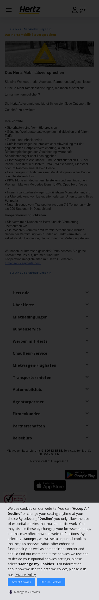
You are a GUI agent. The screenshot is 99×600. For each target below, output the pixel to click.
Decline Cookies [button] (51, 582)
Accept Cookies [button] (21, 582)
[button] (24, 592)
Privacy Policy (25, 574)
